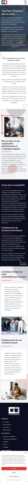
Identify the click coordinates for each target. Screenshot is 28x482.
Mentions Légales (18, 479)
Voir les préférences (14, 476)
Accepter (14, 468)
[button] (26, 452)
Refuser (14, 472)
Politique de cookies (10, 479)
